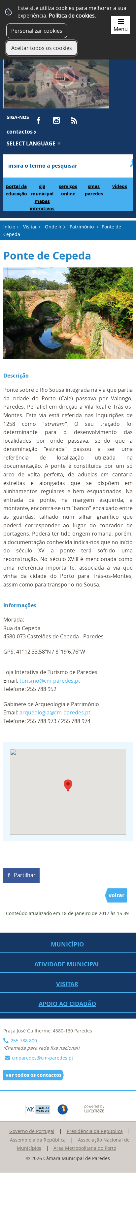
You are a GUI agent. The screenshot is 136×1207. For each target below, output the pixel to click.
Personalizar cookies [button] (36, 30)
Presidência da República (95, 1131)
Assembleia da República (38, 1140)
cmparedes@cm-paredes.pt (42, 1058)
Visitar (30, 226)
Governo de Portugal (31, 1131)
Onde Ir (53, 226)
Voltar (116, 895)
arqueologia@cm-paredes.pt (54, 712)
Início (9, 226)
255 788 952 (41, 689)
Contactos (20, 131)
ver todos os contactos (33, 1074)
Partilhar (25, 875)
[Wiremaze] (94, 1108)
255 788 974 (75, 721)
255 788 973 (41, 721)
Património (82, 226)
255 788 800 (24, 1040)
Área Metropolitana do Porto (84, 1148)
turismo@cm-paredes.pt (49, 680)
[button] (68, 785)
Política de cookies (72, 15)
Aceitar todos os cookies (41, 48)
